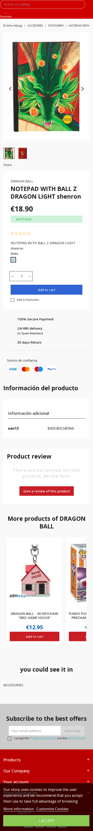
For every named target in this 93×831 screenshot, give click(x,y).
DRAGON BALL (22, 181)
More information (19, 808)
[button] (9, 153)
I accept (46, 820)
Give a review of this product (46, 491)
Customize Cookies (52, 808)
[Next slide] (82, 88)
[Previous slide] (10, 88)
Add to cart (46, 289)
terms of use (76, 738)
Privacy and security (43, 738)
